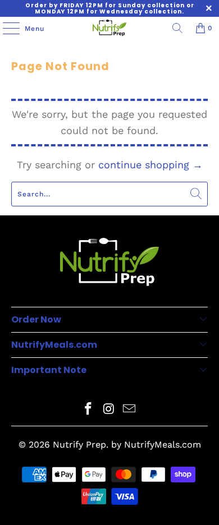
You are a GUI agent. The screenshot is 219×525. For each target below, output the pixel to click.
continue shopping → (150, 165)
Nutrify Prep (79, 444)
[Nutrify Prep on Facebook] (88, 409)
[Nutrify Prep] (110, 28)
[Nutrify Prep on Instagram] (109, 409)
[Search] (177, 28)
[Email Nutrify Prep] (129, 409)
